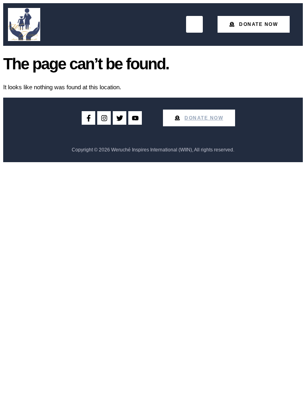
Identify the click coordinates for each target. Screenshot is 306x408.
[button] (194, 24)
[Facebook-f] (88, 118)
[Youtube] (135, 118)
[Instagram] (104, 118)
